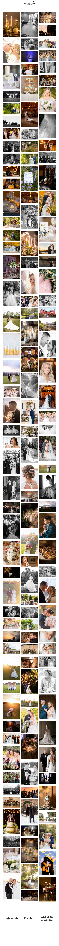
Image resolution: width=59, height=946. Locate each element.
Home (3, 937)
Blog (15, 937)
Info (8, 937)
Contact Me (12, 937)
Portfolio (10, 937)
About (6, 937)
